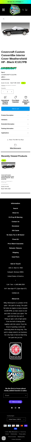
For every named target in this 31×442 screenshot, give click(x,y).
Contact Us (15, 221)
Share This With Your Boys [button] (16, 139)
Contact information (16, 439)
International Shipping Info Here (5, 102)
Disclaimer (15, 226)
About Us (15, 213)
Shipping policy (21, 436)
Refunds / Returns (15, 248)
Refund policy (14, 433)
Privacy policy (22, 433)
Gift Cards (15, 230)
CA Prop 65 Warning (15, 217)
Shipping (3, 85)
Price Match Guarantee (15, 244)
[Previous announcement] (3, 2)
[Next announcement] (28, 2)
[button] (3, 10)
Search (15, 208)
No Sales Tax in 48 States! (15, 235)
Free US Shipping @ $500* (25, 102)
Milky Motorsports (15, 148)
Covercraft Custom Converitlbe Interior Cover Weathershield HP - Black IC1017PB (7, 177)
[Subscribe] (25, 395)
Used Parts (15, 257)
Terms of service (12, 436)
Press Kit (15, 239)
